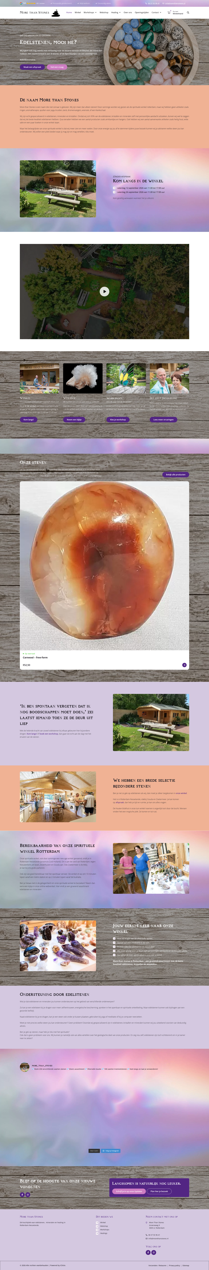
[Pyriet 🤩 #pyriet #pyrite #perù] (126, 1135)
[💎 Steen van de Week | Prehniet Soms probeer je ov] (126, 1086)
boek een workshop (49, 733)
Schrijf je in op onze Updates (129, 1191)
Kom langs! (29, 419)
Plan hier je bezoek (159, 1191)
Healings (103, 1233)
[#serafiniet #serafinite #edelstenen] (83, 1135)
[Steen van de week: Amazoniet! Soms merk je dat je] (40, 1135)
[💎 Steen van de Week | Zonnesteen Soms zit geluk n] (40, 1086)
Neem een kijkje (74, 419)
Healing (114, 12)
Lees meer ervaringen (163, 419)
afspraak (120, 802)
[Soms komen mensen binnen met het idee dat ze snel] (168, 1086)
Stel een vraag (57, 67)
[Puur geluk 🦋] (168, 1135)
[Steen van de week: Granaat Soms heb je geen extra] (40, 1110)
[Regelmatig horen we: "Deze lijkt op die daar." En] (83, 1110)
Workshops (89, 12)
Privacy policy (174, 1265)
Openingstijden (142, 12)
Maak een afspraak (32, 67)
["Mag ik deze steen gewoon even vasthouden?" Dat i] (168, 1110)
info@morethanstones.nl (158, 1238)
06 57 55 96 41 (154, 1235)
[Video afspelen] (104, 291)
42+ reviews (41, 3)
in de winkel (30, 406)
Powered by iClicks (57, 1265)
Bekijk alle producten (175, 474)
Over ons (128, 12)
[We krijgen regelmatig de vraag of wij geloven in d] (83, 1086)
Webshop (104, 12)
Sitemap (186, 1265)
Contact (155, 12)
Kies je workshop (118, 419)
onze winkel (181, 793)
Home (69, 12)
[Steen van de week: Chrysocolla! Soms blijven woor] (126, 1110)
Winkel (78, 12)
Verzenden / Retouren (157, 1265)
